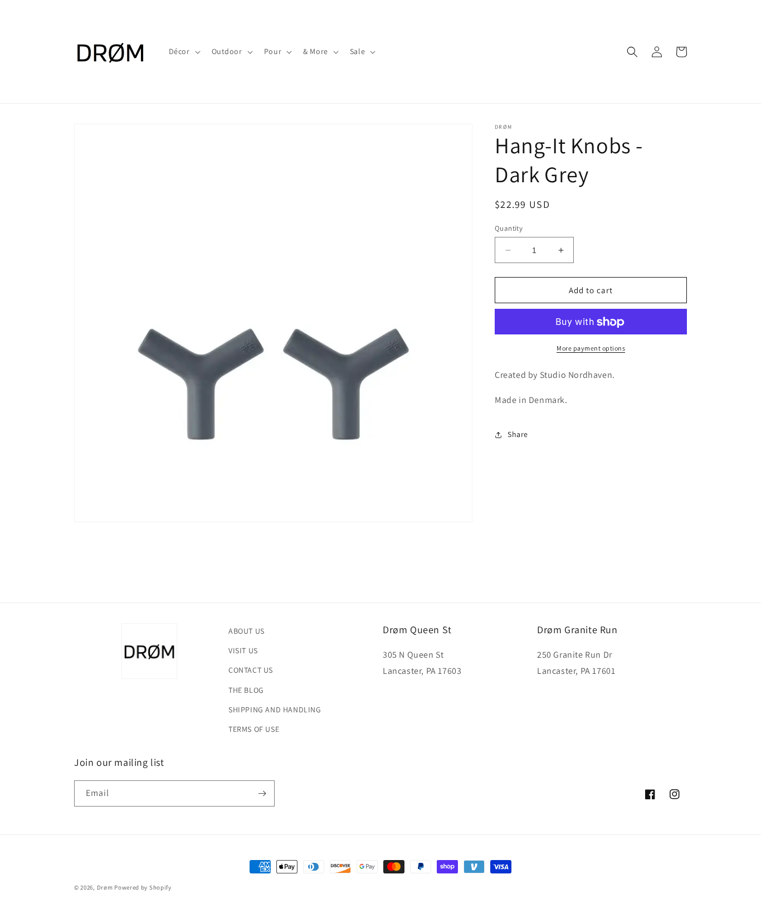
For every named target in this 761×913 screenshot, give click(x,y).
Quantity (509, 228)
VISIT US (243, 650)
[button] (183, 51)
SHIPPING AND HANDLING (274, 710)
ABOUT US (246, 631)
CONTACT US (250, 670)
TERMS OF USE (253, 729)
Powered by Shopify (143, 887)
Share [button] (518, 435)
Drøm (105, 887)
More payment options (591, 348)
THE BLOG (246, 690)
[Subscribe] (262, 793)
